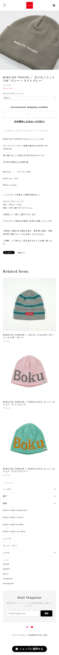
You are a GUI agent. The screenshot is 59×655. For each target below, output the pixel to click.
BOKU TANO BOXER (13, 524)
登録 (46, 613)
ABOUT (6, 569)
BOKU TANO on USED (14, 531)
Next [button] (56, 40)
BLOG (6, 574)
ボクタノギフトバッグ (13, 94)
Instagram (8, 583)
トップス (7, 489)
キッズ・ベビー (10, 545)
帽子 (5, 496)
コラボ (6, 553)
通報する (21, 253)
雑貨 (5, 503)
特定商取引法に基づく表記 (37, 635)
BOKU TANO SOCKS (13, 517)
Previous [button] (3, 40)
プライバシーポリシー (20, 635)
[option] (29, 40)
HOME (6, 564)
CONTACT (8, 579)
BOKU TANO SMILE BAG (15, 510)
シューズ (7, 538)
